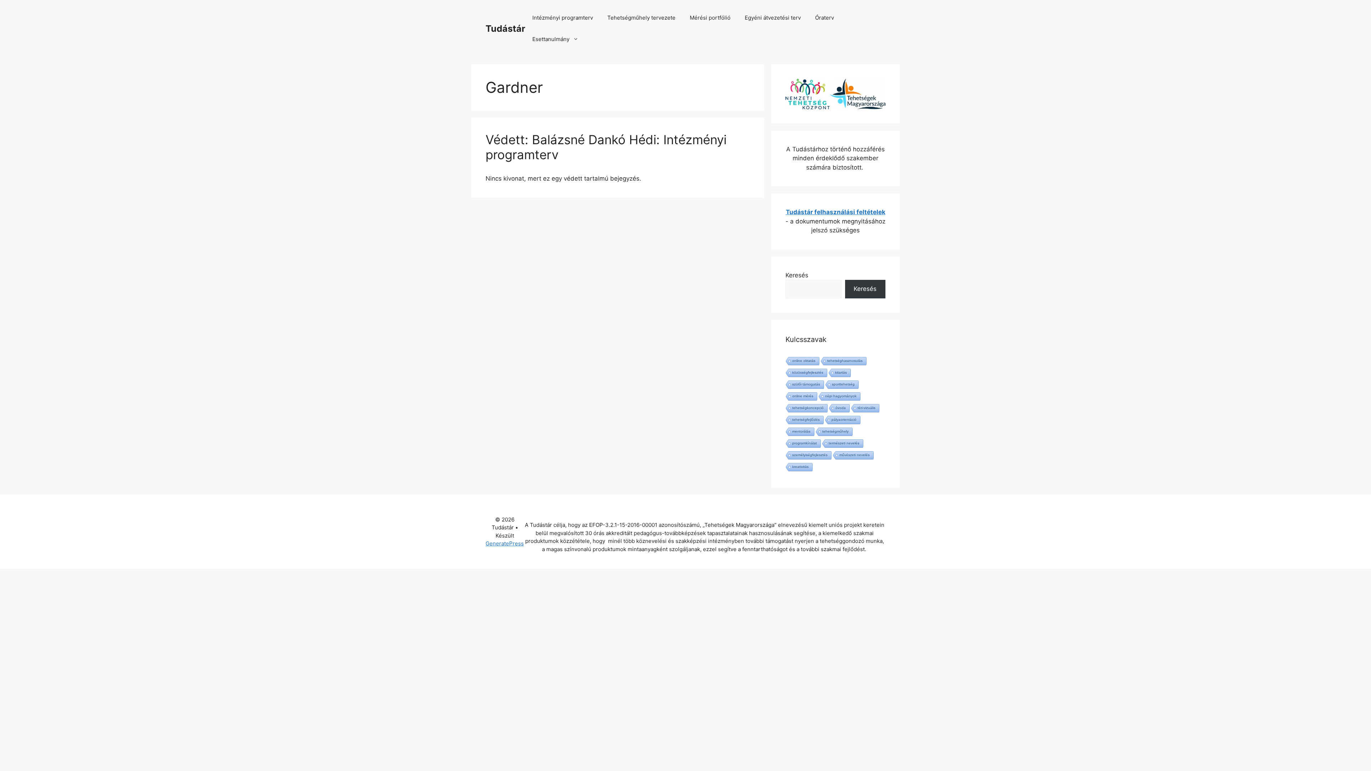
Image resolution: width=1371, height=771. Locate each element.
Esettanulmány (550, 39)
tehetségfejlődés (806, 420)
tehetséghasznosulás (845, 361)
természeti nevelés (844, 443)
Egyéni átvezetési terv (773, 17)
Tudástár (505, 28)
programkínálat (804, 443)
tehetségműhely (835, 431)
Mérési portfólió (710, 17)
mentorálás (801, 431)
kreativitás (800, 467)
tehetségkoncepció (808, 408)
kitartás (841, 372)
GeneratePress (505, 543)
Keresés (796, 275)
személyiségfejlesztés (810, 455)
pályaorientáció (844, 420)
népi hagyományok (841, 396)
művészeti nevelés (854, 455)
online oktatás (803, 361)
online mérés (802, 396)
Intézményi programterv (562, 17)
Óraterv (824, 17)
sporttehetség (843, 384)
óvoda (840, 408)
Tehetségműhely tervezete (641, 17)
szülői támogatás (806, 384)
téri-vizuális (866, 408)
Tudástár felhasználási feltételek (835, 212)
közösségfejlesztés (807, 372)
